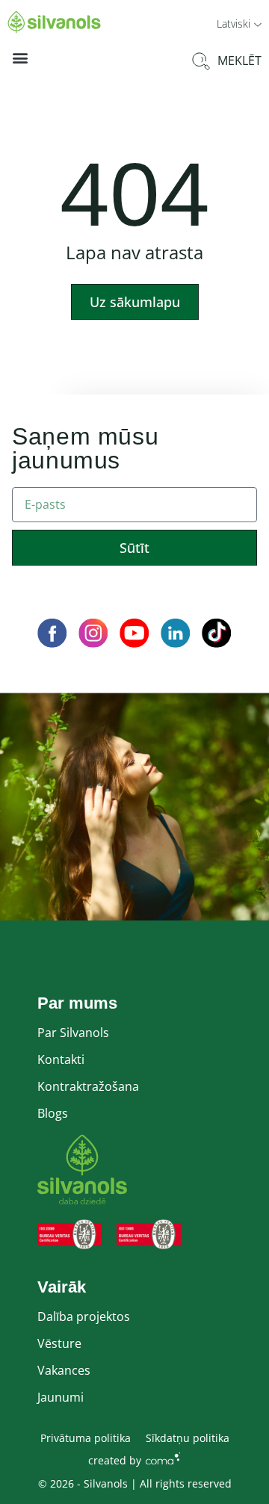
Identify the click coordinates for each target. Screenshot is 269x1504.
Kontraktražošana (88, 1086)
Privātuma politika (85, 1438)
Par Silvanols (73, 1032)
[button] (239, 22)
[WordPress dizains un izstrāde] (163, 1457)
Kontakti (60, 1059)
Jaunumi (60, 1397)
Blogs (52, 1113)
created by (114, 1460)
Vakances (63, 1370)
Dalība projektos (83, 1316)
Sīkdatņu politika (187, 1438)
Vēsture (59, 1343)
